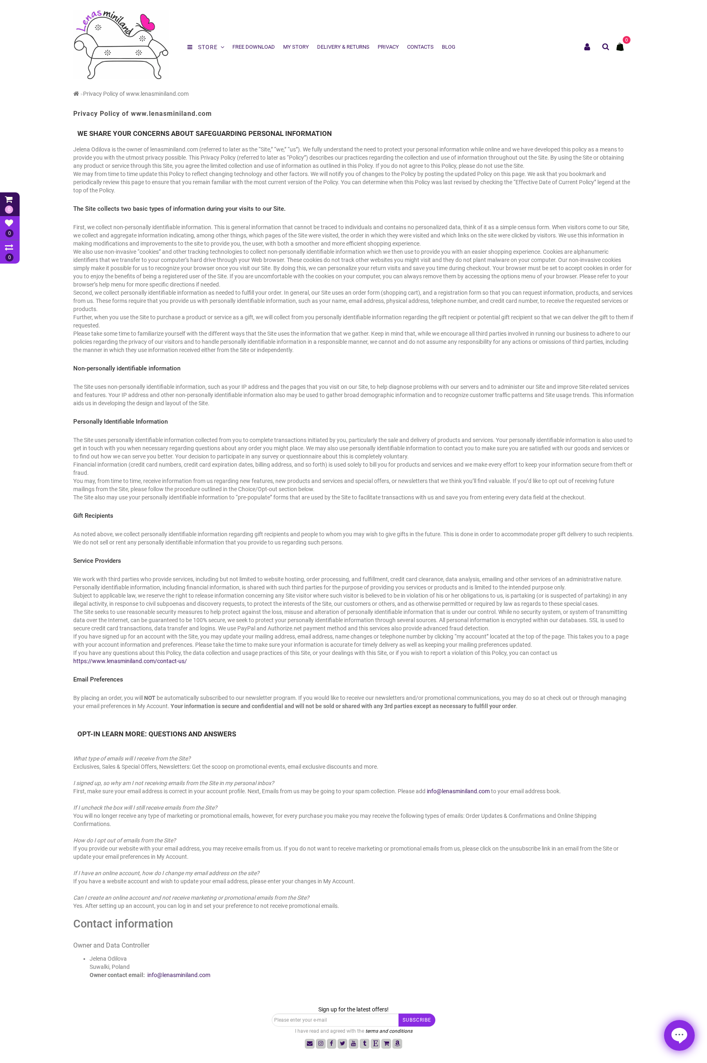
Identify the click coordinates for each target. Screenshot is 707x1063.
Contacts (420, 47)
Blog (448, 47)
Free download (253, 47)
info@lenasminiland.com (458, 791)
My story (296, 47)
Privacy (388, 47)
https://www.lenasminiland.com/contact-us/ (130, 661)
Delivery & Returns (343, 47)
